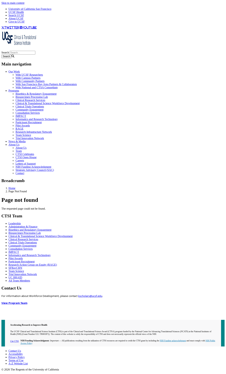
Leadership (14, 223)
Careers (20, 160)
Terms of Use (15, 360)
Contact (20, 173)
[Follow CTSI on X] (2, 49)
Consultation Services (28, 112)
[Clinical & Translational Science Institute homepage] (19, 45)
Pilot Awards (23, 125)
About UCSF (15, 18)
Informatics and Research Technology (37, 119)
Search (5, 52)
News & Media (17, 141)
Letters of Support (26, 163)
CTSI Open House (26, 157)
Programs (13, 90)
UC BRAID (15, 277)
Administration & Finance (22, 226)
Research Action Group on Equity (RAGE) (32, 264)
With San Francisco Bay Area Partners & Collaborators (46, 84)
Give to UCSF (16, 21)
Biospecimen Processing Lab (32, 96)
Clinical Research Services (30, 100)
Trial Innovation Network (30, 138)
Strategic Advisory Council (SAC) (35, 169)
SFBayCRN (15, 267)
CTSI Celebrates (25, 154)
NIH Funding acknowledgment (173, 340)
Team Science (23, 135)
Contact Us (14, 350)
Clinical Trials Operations (30, 106)
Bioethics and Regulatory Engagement (29, 229)
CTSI (14, 341)
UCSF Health (16, 12)
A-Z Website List (18, 363)
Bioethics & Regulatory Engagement (36, 93)
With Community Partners (30, 81)
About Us (13, 144)
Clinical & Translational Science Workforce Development (48, 103)
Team (19, 150)
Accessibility (15, 353)
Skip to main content (12, 2)
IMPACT (21, 115)
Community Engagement (29, 109)
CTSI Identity (9, 315)
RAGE (19, 128)
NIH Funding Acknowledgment (33, 166)
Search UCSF (16, 15)
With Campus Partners (28, 77)
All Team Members (19, 280)
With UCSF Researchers (29, 74)
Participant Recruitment (29, 122)
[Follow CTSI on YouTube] (3, 49)
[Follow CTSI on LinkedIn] (5, 49)
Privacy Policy (16, 357)
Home (11, 188)
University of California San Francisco (29, 8)
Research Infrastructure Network (34, 131)
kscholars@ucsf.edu (90, 296)
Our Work (14, 71)
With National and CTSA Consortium (37, 87)
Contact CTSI (9, 308)
